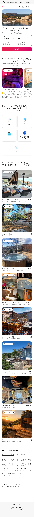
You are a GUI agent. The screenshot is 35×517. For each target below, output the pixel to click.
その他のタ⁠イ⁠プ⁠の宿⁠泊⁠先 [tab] (8, 454)
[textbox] (9, 44)
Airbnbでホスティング (24, 7)
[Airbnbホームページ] (3, 6)
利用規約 (21, 509)
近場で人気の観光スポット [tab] (24, 454)
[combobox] (17, 38)
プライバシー (13, 509)
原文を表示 (27, 2)
